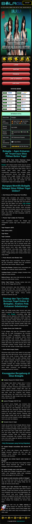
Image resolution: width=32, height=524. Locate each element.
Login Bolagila (26, 203)
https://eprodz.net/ (21, 521)
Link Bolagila (11, 314)
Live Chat (27, 2)
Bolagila (4, 164)
